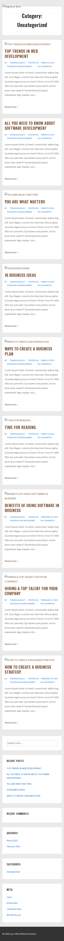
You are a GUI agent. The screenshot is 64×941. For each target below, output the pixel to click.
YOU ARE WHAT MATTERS (25, 202)
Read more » (11, 106)
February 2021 (13, 846)
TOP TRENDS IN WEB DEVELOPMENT (21, 53)
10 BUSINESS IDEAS (20, 275)
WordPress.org (14, 915)
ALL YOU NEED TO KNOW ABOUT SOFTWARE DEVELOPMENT (30, 125)
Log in (9, 897)
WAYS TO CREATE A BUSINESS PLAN (28, 351)
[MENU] (58, 8)
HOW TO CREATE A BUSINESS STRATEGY (28, 669)
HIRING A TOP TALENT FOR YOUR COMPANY (31, 590)
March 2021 (12, 840)
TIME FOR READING (20, 427)
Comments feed (14, 909)
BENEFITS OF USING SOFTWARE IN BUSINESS (32, 507)
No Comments (45, 66)
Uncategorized (24, 66)
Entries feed (12, 903)
